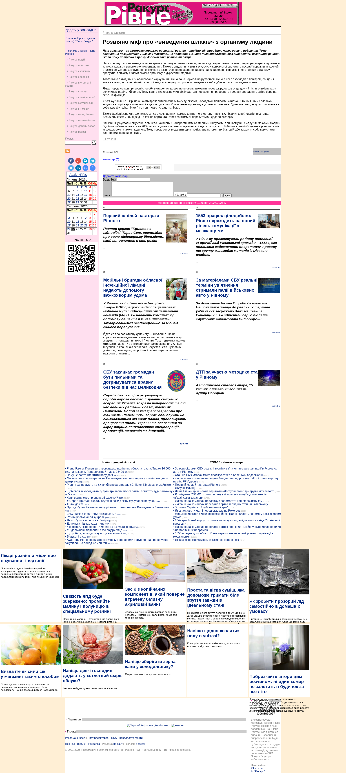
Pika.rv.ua (257, 768)
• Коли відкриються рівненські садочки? (91, 497)
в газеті (140, 743)
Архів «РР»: (78, 174)
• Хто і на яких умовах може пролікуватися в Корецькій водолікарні (218, 475)
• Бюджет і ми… (75, 536)
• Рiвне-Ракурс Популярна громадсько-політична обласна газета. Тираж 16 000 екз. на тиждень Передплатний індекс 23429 (117, 470)
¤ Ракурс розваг (76, 131)
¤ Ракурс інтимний (77, 108)
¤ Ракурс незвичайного (80, 120)
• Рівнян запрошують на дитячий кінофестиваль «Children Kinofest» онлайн (115, 484)
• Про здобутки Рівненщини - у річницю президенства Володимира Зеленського (118, 507)
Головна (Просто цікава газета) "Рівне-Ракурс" (80, 40)
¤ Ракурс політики (77, 65)
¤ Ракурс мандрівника (80, 114)
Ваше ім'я (109, 179)
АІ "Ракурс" (258, 771)
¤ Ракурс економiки (78, 71)
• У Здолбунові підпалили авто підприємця (93, 530)
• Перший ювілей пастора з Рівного (197, 484)
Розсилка (94, 743)
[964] (116, 475)
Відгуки (81, 743)
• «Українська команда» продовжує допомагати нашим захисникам (217, 500)
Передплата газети (131, 737)
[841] (107, 517)
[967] (107, 524)
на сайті (118, 743)
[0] (126, 472)
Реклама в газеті (75, 737)
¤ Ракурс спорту (76, 91)
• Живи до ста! (74, 504)
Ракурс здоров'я (115, 32)
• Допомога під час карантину (84, 523)
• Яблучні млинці (184, 487)
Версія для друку (261, 151)
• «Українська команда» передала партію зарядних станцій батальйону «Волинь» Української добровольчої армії (220, 506)
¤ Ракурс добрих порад (80, 125)
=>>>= (184, 253)
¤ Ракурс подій (75, 59)
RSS (114, 737)
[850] (107, 521)
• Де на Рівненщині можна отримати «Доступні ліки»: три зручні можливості (223, 491)
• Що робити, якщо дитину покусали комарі (93, 533)
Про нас (70, 743)
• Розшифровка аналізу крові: (85, 517)
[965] (79, 482)
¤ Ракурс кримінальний (80, 97)
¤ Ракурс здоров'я (77, 76)
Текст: (107, 195)
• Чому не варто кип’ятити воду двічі (89, 475)
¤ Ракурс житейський (79, 102)
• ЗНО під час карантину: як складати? (90, 513)
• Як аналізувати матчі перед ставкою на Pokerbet (206, 510)
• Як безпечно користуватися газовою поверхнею (206, 539)
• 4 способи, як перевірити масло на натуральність (99, 526)
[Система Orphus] (138, 169)
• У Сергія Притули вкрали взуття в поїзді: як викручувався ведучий (110, 500)
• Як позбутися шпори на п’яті (85, 520)
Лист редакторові (98, 737)
